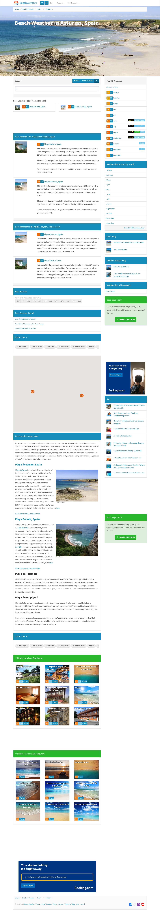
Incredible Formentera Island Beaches (128, 242)
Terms (55, 904)
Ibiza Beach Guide (120, 249)
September (117, 138)
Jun (45, 301)
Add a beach (80, 904)
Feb (23, 301)
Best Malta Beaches (121, 266)
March (115, 104)
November (117, 149)
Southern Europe (28, 9)
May (39, 301)
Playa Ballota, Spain (37, 106)
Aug (56, 301)
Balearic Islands (79, 346)
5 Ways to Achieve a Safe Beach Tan (127, 458)
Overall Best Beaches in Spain (25, 319)
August (115, 132)
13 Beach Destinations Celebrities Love (129, 473)
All (96, 81)
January (116, 92)
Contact (49, 904)
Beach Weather (29, 904)
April (115, 109)
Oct (68, 301)
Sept (62, 301)
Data (43, 904)
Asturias (48, 9)
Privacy (61, 904)
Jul (50, 301)
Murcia (91, 346)
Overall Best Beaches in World (25, 329)
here (58, 508)
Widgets (68, 904)
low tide (18, 547)
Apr (34, 301)
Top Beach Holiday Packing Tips (126, 428)
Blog (51, 3)
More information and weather (27, 513)
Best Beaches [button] (73, 3)
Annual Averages (112, 87)
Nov (74, 301)
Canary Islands (63, 346)
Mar (28, 301)
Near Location (87, 81)
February (116, 98)
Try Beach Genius (126, 319)
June (115, 121)
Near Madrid (110, 291)
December (117, 155)
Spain (39, 9)
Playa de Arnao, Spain (83, 106)
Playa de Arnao (22, 346)
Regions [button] (60, 3)
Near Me (76, 81)
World (17, 9)
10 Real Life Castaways (122, 436)
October (116, 144)
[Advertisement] (57, 123)
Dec (79, 301)
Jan (18, 301)
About (38, 904)
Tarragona (50, 346)
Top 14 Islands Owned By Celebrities (127, 450)
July (114, 126)
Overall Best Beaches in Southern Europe (29, 324)
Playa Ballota (37, 346)
